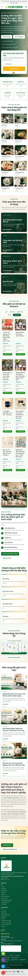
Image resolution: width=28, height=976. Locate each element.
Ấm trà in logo (17, 955)
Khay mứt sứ (4, 898)
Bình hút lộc (20, 312)
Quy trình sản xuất (6, 914)
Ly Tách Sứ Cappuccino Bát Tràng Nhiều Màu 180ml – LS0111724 (6, 336)
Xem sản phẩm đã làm (14, 657)
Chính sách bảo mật (6, 924)
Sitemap (8, 967)
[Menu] (2, 6)
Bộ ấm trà (12, 312)
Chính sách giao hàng (6, 922)
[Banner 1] (10, 73)
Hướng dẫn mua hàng (6, 920)
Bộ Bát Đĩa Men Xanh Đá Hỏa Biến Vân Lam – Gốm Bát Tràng (20, 453)
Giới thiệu (4, 911)
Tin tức (3, 918)
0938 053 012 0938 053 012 (10, 849)
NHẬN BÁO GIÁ (7, 354)
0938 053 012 (5, 934)
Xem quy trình (7, 558)
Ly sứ (6, 312)
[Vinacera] (14, 865)
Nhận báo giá (6, 37)
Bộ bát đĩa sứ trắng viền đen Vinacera (20, 334)
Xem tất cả (16, 314)
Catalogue (4, 904)
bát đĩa (16, 798)
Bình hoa (4, 892)
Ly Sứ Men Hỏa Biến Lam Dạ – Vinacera (7, 413)
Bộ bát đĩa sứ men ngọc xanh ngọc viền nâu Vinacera (7, 376)
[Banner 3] (16, 73)
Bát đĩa (9, 314)
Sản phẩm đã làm (5, 902)
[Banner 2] (12, 73)
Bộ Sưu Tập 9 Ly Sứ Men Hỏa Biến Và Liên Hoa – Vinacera (20, 414)
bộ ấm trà (10, 798)
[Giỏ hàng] (26, 6)
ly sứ (6, 798)
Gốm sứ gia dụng (5, 896)
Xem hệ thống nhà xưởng (10, 553)
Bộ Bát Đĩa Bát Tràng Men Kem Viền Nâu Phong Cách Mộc (20, 376)
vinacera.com (7, 879)
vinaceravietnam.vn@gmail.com (7, 943)
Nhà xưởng (4, 913)
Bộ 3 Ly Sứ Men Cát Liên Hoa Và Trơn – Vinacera (7, 452)
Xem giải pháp (13, 68)
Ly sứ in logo (11, 955)
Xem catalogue (19, 37)
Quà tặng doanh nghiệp (6, 900)
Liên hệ (3, 926)
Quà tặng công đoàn (15, 957)
